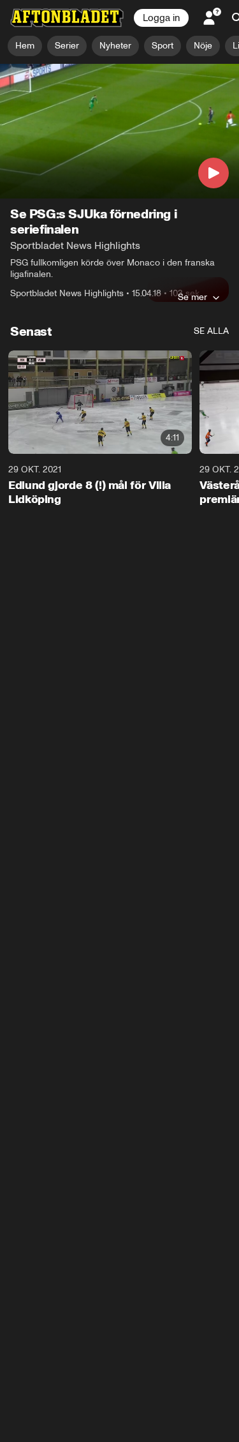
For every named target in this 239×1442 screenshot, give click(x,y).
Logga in (161, 18)
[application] (119, 131)
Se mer (192, 297)
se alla (211, 331)
